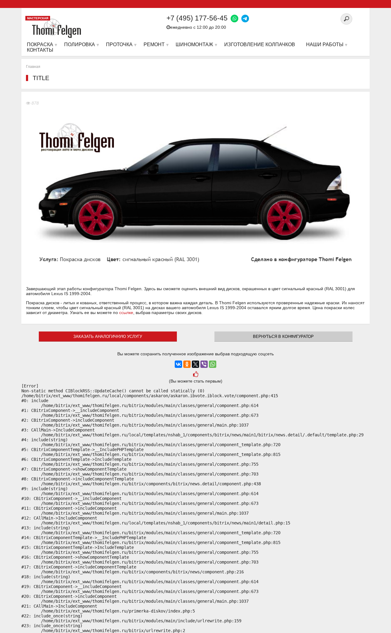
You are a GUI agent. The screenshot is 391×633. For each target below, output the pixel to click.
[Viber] (204, 364)
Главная (33, 67)
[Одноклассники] (187, 364)
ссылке (126, 312)
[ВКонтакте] (178, 364)
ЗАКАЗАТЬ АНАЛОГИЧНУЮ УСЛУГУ (107, 336)
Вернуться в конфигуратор (283, 336)
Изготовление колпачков (259, 44)
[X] (195, 364)
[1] (195, 375)
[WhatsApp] (212, 364)
